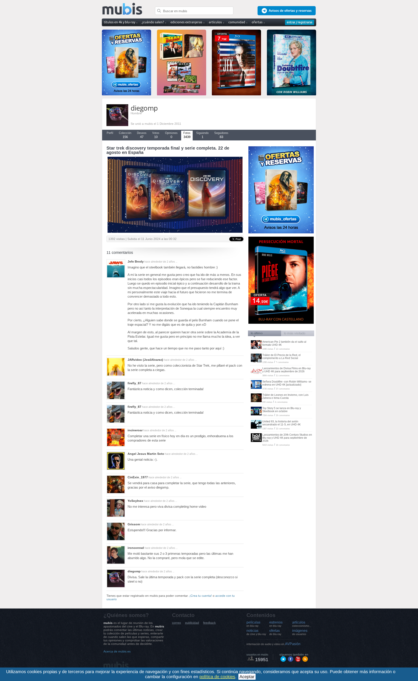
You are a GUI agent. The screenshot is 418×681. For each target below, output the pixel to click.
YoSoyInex (135, 500)
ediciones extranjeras (186, 22)
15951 (261, 659)
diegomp (134, 571)
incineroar (135, 430)
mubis (122, 9)
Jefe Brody (136, 261)
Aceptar (247, 676)
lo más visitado (294, 333)
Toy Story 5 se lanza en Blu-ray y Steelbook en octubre (281, 410)
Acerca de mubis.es (117, 651)
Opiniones (171, 135)
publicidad (192, 622)
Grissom (134, 524)
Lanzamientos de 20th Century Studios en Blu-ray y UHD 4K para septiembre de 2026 (287, 437)
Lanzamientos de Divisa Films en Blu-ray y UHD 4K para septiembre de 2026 (286, 370)
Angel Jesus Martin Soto (146, 453)
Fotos (186, 135)
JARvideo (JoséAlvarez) (145, 359)
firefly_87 (134, 383)
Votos (155, 135)
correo (176, 622)
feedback (209, 622)
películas (253, 623)
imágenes (299, 632)
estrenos (276, 623)
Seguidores (221, 135)
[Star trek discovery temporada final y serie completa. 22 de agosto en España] (175, 231)
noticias (256, 632)
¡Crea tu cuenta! (200, 595)
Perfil (110, 133)
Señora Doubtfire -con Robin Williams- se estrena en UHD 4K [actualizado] (286, 383)
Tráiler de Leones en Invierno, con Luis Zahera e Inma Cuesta (285, 396)
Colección (125, 135)
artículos (301, 623)
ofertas (275, 632)
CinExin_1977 (138, 477)
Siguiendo (202, 135)
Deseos (142, 135)
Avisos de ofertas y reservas (290, 10)
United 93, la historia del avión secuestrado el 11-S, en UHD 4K (281, 423)
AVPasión (273, 644)
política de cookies (217, 676)
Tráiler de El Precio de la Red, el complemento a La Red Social (281, 357)
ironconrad (136, 548)
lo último (257, 333)
